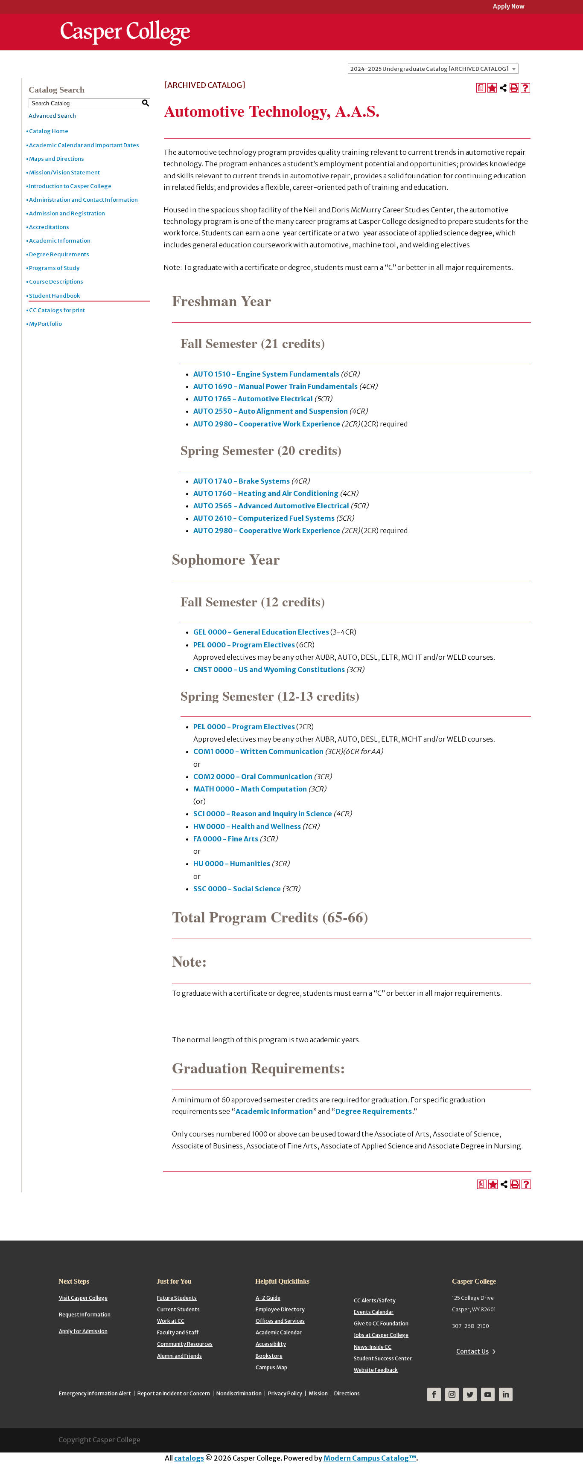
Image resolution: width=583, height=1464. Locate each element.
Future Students (177, 1298)
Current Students (178, 1309)
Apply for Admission (83, 1331)
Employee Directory (280, 1309)
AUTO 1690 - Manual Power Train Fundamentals (275, 386)
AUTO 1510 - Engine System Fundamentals (266, 374)
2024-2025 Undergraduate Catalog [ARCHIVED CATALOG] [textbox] (429, 68)
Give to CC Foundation (381, 1323)
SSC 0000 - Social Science (237, 888)
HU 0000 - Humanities (231, 863)
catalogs (189, 1458)
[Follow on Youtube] (488, 1394)
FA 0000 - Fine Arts (225, 839)
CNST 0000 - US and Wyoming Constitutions (269, 669)
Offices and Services (280, 1321)
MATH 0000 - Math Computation (250, 789)
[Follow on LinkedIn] (506, 1394)
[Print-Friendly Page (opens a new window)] (514, 88)
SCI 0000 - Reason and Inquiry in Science (262, 813)
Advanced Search (52, 115)
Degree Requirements (59, 254)
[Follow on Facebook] (434, 1394)
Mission (318, 1393)
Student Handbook (54, 295)
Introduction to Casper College (70, 186)
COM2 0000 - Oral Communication (252, 776)
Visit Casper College (83, 1298)
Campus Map (271, 1367)
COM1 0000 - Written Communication (258, 751)
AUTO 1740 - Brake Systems (241, 481)
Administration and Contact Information (83, 199)
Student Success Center (383, 1358)
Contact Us (472, 1351)
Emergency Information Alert (95, 1393)
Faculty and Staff (177, 1332)
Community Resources (185, 1344)
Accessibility (271, 1344)
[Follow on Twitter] (470, 1394)
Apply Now (509, 7)
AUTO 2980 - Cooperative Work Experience (266, 424)
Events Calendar (374, 1312)
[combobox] (433, 69)
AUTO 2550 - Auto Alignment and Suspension (270, 411)
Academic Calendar (279, 1332)
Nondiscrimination (239, 1393)
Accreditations (49, 227)
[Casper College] (125, 24)
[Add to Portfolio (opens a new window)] (492, 88)
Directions (347, 1393)
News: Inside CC (372, 1347)
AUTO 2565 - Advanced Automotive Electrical (271, 506)
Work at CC (170, 1321)
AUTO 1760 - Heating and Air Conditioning (265, 493)
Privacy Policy (285, 1393)
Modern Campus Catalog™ (370, 1458)
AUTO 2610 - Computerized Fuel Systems (264, 518)
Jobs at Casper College (381, 1335)
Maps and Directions (56, 158)
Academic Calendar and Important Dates (84, 145)
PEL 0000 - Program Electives (244, 645)
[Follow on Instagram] (452, 1394)
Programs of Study (54, 268)
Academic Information (59, 240)
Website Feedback (376, 1370)
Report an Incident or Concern (173, 1393)
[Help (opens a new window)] (525, 88)
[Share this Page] (503, 88)
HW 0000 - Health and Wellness (247, 826)
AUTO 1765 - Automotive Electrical (253, 398)
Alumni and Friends (179, 1356)
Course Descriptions (56, 281)
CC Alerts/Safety (375, 1300)
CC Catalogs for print (57, 310)
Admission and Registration (67, 213)
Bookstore (269, 1356)
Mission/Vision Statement (64, 172)
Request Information (85, 1314)
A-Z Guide (268, 1298)
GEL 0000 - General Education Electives (261, 632)
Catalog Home (48, 131)
